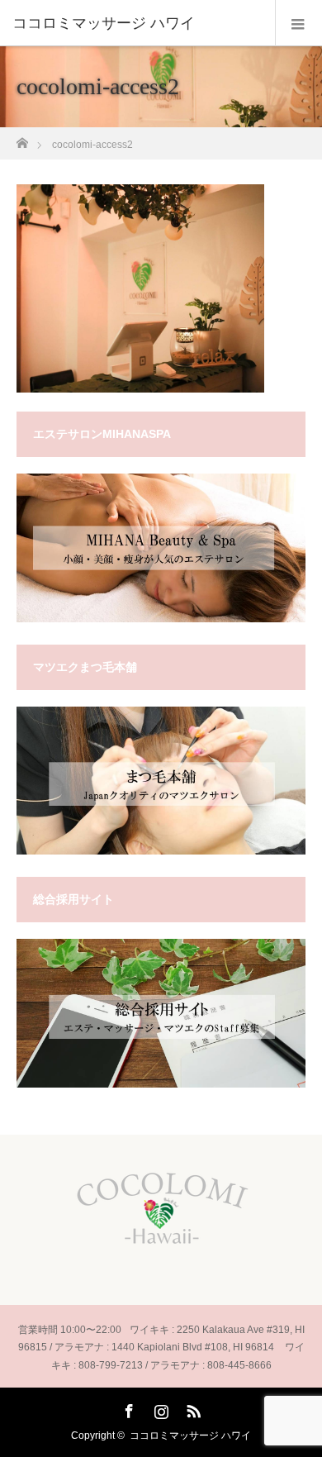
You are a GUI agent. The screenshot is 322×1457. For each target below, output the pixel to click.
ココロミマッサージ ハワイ (190, 1435)
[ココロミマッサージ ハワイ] (136, 23)
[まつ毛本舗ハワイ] (161, 851)
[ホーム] (22, 138)
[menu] (298, 23)
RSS (191, 1408)
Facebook (127, 1408)
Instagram (159, 1408)
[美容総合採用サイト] (161, 1084)
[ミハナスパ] (161, 619)
